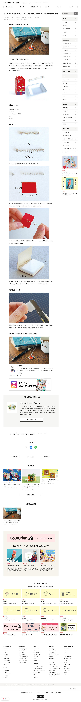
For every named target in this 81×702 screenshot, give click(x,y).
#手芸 (27, 434)
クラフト (12, 17)
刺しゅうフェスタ (66, 145)
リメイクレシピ (30, 17)
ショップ (71, 6)
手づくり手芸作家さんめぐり (68, 148)
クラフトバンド (65, 79)
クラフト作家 (18, 17)
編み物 (22, 6)
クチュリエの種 (66, 132)
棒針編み (65, 35)
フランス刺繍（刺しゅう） (67, 56)
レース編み (65, 32)
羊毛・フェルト (67, 670)
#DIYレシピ (15, 433)
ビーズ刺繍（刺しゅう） (67, 53)
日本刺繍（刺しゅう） (67, 63)
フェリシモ (5, 684)
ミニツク (65, 651)
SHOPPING (52, 692)
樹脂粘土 (65, 99)
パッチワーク (6, 658)
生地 (65, 666)
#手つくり (22, 434)
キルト (4, 652)
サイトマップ (46, 692)
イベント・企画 (6, 17)
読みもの (47, 6)
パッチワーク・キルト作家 (68, 117)
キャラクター (6, 651)
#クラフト (27, 433)
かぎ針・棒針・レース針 (38, 666)
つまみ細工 (5, 654)
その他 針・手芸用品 (38, 668)
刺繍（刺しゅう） (34, 6)
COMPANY (58, 692)
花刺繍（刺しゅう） (66, 66)
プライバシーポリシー (31, 692)
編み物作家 (65, 124)
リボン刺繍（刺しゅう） (67, 60)
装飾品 (65, 672)
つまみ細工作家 (66, 114)
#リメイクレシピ (12, 434)
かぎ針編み (65, 25)
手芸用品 (59, 6)
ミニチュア (24, 17)
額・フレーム (36, 677)
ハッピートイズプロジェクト (68, 139)
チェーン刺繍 (65, 50)
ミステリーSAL (66, 142)
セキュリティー (39, 692)
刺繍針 (35, 676)
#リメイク (45, 433)
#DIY (10, 433)
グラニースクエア (66, 28)
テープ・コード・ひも (68, 658)
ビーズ (65, 660)
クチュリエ (11, 684)
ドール (4, 656)
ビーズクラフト (66, 83)
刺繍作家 (65, 120)
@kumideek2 (18, 375)
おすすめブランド (68, 646)
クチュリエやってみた (67, 135)
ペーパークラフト (66, 89)
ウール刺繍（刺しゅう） (67, 43)
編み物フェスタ (66, 152)
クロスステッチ (66, 46)
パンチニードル (6, 660)
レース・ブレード (67, 664)
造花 (65, 674)
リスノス (65, 652)
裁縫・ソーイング (66, 71)
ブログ (15, 684)
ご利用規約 (22, 692)
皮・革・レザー (67, 668)
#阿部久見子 (32, 434)
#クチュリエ (21, 433)
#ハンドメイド (33, 433)
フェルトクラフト (66, 86)
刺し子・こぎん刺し (7, 662)
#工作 (18, 434)
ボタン (65, 662)
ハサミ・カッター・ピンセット (39, 670)
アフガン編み (65, 22)
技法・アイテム (9, 6)
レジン (64, 96)
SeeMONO (66, 649)
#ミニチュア (39, 433)
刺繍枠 (35, 674)
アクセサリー (6, 649)
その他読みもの (66, 111)
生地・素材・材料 (67, 656)
